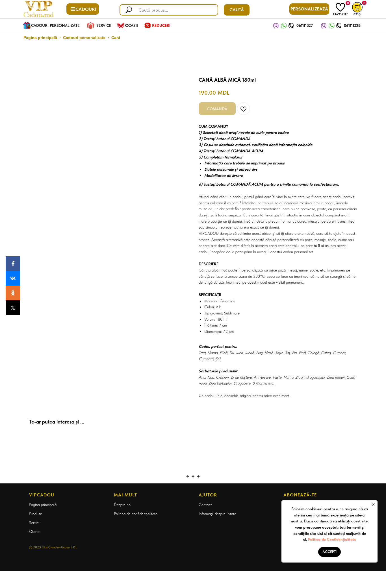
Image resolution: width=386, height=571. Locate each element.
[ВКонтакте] (13, 278)
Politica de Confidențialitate (332, 539)
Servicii (34, 522)
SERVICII (103, 25)
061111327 (304, 25)
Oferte (34, 531)
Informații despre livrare (217, 513)
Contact (205, 504)
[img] (340, 7)
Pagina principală (40, 37)
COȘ (357, 14)
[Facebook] (13, 263)
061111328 (352, 25)
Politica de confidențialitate (135, 513)
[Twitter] (13, 307)
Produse (35, 513)
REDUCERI (161, 25)
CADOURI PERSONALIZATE (55, 25)
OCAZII (131, 25)
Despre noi (122, 504)
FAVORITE (340, 14)
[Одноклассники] (13, 293)
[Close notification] (373, 504)
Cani (115, 37)
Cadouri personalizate (84, 37)
